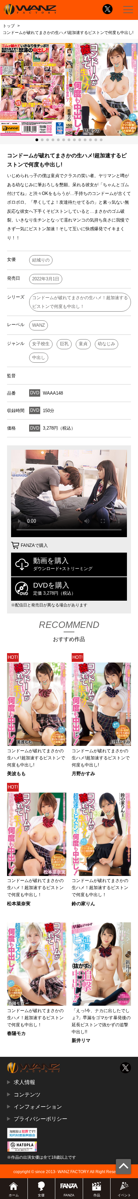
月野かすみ (83, 773)
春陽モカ (16, 1033)
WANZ (38, 325)
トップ (9, 26)
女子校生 (41, 343)
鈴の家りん (83, 903)
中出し (38, 357)
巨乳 (64, 343)
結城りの (41, 260)
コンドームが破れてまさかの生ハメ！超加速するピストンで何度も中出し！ (80, 302)
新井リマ (81, 1040)
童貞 (83, 343)
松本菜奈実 (18, 903)
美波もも (16, 773)
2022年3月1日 (45, 278)
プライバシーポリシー (40, 1119)
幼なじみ (106, 343)
